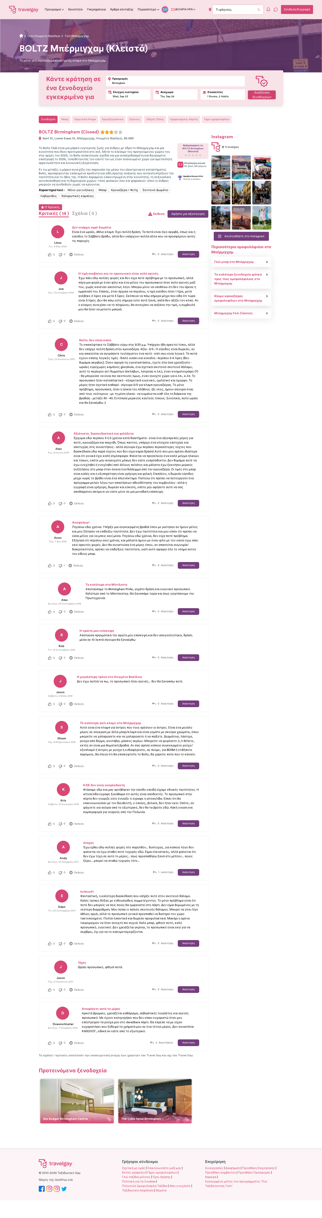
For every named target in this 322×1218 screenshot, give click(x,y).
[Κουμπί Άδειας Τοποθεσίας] (210, 9)
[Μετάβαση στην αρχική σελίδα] (24, 9)
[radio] (102, 132)
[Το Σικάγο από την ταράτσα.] (220, 218)
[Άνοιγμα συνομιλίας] (276, 9)
